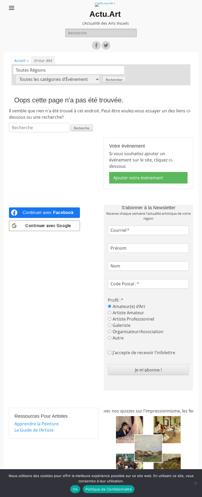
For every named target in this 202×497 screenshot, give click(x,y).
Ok (75, 489)
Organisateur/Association (138, 331)
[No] (195, 483)
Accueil (21, 60)
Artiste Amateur (128, 313)
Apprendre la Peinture (36, 424)
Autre (118, 338)
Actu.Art (105, 14)
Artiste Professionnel (133, 319)
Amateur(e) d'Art (129, 306)
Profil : (114, 300)
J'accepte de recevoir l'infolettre (144, 352)
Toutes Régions (31, 70)
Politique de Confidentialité (108, 489)
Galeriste (121, 325)
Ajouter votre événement (138, 178)
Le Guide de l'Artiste (34, 430)
